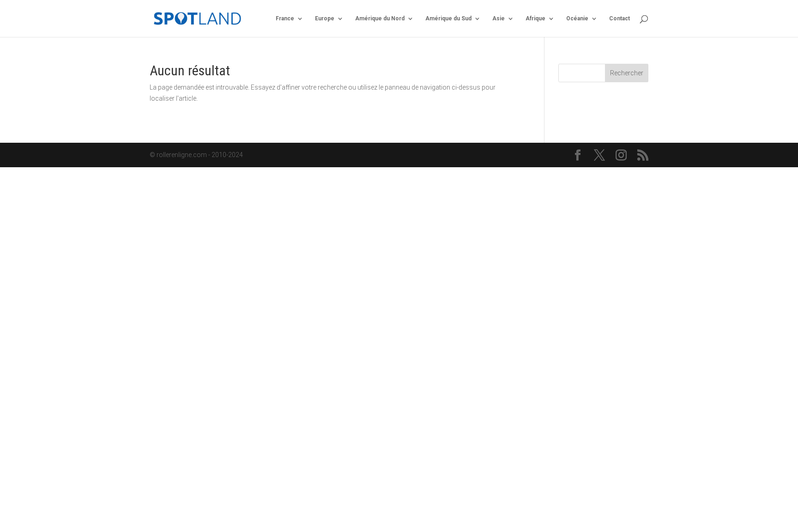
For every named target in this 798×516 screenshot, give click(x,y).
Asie (498, 18)
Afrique (535, 18)
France (285, 18)
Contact (619, 18)
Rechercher (626, 73)
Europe (324, 18)
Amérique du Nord (380, 18)
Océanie (577, 18)
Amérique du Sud (448, 18)
